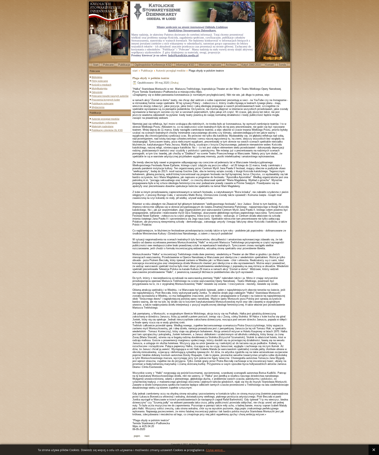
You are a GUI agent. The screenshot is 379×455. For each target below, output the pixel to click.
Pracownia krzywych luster (106, 99)
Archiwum (231, 64)
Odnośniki (97, 92)
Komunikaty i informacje (104, 122)
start (135, 70)
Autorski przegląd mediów (105, 119)
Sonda (282, 64)
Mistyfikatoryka (99, 88)
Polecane (108, 64)
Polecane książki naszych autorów (110, 96)
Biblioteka (97, 77)
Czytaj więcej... (215, 450)
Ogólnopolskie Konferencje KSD (153, 64)
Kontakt (269, 64)
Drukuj (174, 82)
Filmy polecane (100, 81)
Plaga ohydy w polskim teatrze (150, 78)
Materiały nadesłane (103, 126)
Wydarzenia (98, 107)
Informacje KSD (185, 64)
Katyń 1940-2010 (251, 64)
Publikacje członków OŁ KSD (107, 130)
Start (96, 64)
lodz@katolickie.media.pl (183, 55)
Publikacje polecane (103, 103)
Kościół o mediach (101, 84)
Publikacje (124, 64)
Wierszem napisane (210, 64)
